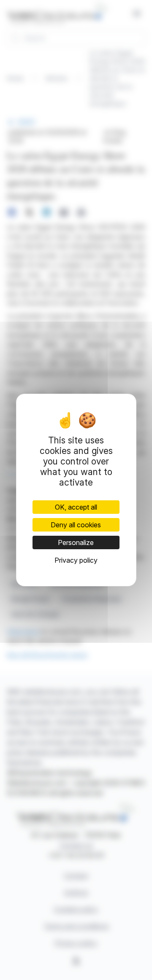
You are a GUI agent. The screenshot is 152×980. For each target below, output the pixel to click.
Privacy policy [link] (76, 560)
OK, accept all (76, 507)
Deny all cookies (76, 525)
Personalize (76, 542)
